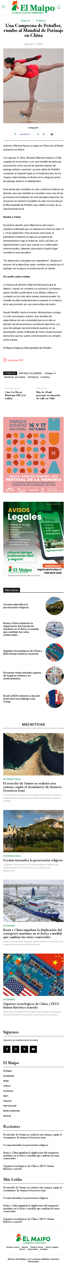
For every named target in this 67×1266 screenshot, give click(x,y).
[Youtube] (33, 1049)
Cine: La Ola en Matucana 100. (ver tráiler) (15, 395)
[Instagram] (15, 1049)
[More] (51, 134)
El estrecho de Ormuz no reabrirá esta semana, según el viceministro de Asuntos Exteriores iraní (32, 787)
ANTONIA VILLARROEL (30, 373)
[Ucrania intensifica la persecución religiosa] (55, 606)
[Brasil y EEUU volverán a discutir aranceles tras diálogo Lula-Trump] (55, 699)
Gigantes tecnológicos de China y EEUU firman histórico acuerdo (22, 652)
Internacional (12, 779)
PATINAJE (33, 377)
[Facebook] (6, 1049)
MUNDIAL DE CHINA (14, 377)
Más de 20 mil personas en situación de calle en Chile (48, 395)
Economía (9, 926)
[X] (24, 1049)
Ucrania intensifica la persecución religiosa (16, 606)
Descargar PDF (15, 360)
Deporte (25, 20)
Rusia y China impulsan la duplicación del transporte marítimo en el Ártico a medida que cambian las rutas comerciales (21, 629)
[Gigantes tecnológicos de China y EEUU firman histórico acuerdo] (55, 652)
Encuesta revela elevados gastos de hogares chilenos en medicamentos (22, 675)
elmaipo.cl (50, 373)
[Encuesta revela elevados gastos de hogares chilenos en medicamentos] (55, 676)
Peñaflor (45, 377)
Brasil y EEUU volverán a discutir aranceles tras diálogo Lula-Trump (21, 698)
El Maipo (41, 20)
